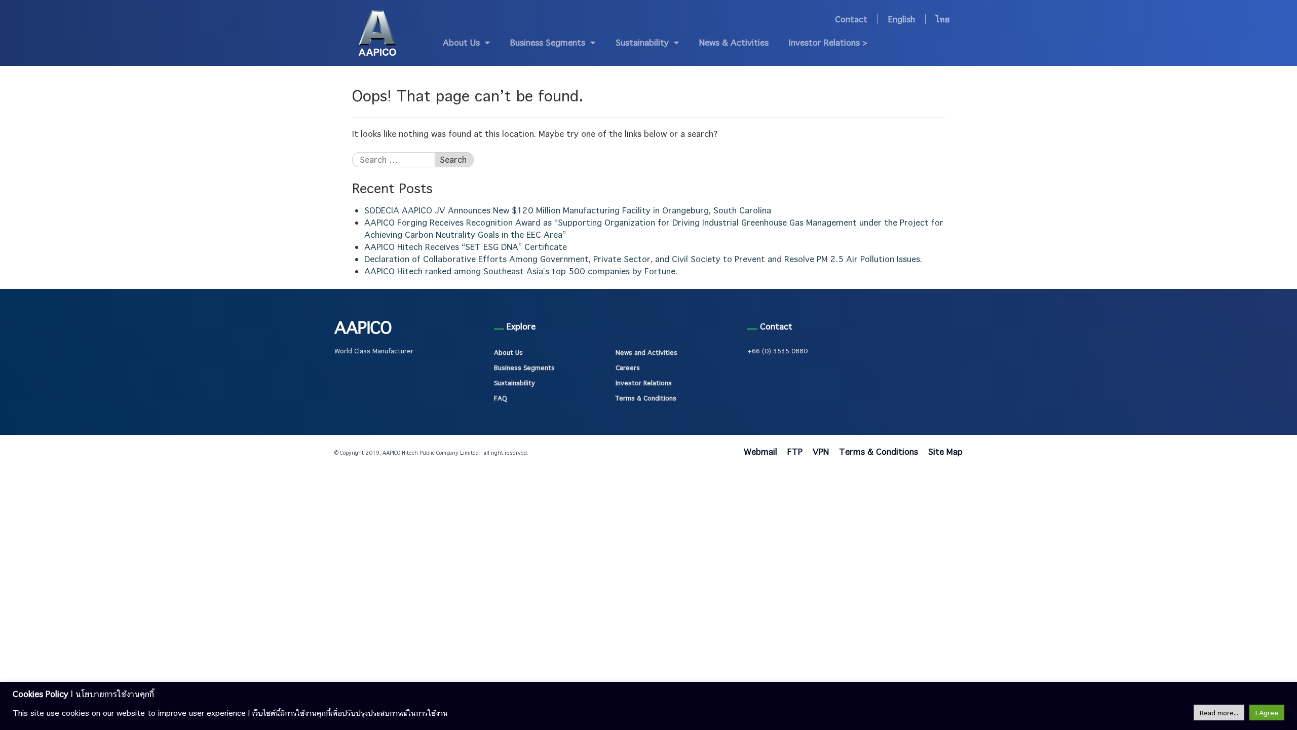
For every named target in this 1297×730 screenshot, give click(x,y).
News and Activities (646, 352)
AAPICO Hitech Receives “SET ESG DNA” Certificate (465, 246)
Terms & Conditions (646, 398)
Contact (851, 19)
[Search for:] (393, 159)
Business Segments (547, 42)
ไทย (943, 19)
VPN (821, 451)
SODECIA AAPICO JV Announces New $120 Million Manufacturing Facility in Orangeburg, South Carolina (567, 210)
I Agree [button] (1266, 712)
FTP (795, 451)
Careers (628, 367)
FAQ (500, 398)
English (901, 19)
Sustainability (642, 42)
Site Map (945, 451)
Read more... (1219, 712)
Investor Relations (644, 383)
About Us (461, 42)
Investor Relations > (828, 42)
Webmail (760, 451)
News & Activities (734, 42)
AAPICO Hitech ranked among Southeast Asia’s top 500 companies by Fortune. (520, 271)
